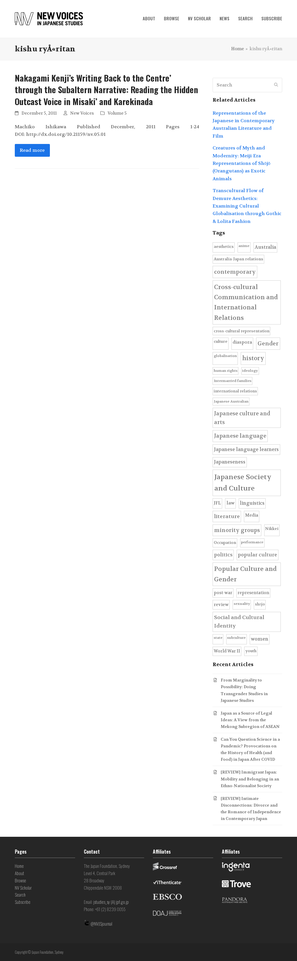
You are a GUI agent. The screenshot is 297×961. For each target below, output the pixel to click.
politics (223, 555)
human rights (226, 370)
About (19, 873)
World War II (227, 651)
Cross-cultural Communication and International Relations (246, 302)
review (221, 604)
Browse (20, 880)
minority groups (237, 530)
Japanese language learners (246, 449)
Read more (32, 150)
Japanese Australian (231, 401)
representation (253, 593)
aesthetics (223, 246)
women (259, 639)
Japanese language (240, 435)
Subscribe (22, 902)
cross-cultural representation (241, 331)
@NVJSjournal (101, 923)
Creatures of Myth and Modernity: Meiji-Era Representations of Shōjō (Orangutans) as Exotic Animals (241, 163)
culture (220, 341)
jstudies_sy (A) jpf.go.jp (111, 902)
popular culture (257, 555)
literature (227, 516)
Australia (265, 247)
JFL (217, 503)
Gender (268, 343)
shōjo (260, 604)
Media (251, 515)
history (253, 358)
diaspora (242, 342)
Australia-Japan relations (238, 259)
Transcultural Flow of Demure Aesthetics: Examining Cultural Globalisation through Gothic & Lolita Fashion (247, 205)
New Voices (82, 113)
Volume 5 (117, 113)
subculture (236, 637)
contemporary (235, 271)
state (218, 637)
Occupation (225, 542)
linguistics (252, 503)
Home (19, 866)
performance (252, 542)
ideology (250, 370)
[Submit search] (276, 85)
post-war (223, 593)
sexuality (242, 603)
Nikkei (271, 528)
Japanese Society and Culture (242, 483)
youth (250, 650)
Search (20, 894)
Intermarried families (232, 380)
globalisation (225, 356)
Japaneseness (229, 462)
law (231, 503)
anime (243, 246)
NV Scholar (23, 887)
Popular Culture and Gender (245, 574)
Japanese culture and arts (242, 418)
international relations (235, 391)
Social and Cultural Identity (239, 622)
